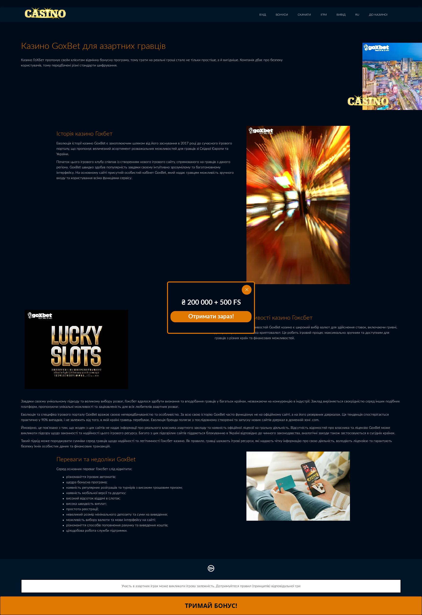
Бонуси (282, 14)
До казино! (378, 14)
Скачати (304, 14)
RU (357, 14)
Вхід (262, 14)
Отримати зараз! (211, 317)
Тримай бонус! (211, 605)
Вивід (341, 14)
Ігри (324, 14)
